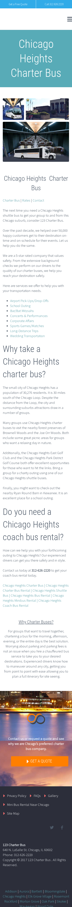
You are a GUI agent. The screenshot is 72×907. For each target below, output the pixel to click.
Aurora (24, 891)
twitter (51, 827)
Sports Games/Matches (27, 326)
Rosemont (61, 896)
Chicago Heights (14, 896)
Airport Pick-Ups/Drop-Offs (29, 300)
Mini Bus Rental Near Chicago (28, 804)
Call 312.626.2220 (54, 4)
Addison (11, 891)
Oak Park (48, 901)
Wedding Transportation (27, 336)
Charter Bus (11, 200)
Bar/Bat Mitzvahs (22, 310)
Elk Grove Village (40, 896)
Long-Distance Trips (24, 331)
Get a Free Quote (18, 4)
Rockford (10, 901)
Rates (26, 200)
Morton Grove (29, 901)
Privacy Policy (16, 795)
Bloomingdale (55, 891)
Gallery (53, 795)
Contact (38, 200)
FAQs (37, 795)
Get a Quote (40, 761)
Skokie (61, 901)
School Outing (20, 305)
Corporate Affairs (22, 321)
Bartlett (36, 891)
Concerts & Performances (29, 315)
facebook (62, 827)
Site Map (13, 813)
